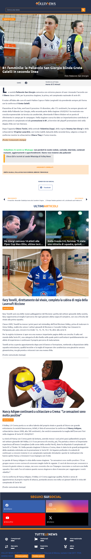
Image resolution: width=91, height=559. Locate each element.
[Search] (83, 10)
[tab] (17, 539)
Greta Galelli (9, 172)
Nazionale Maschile (9, 237)
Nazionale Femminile (53, 237)
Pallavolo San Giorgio (24, 172)
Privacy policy (21, 556)
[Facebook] (7, 505)
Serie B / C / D (9, 19)
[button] (26, 82)
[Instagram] (50, 504)
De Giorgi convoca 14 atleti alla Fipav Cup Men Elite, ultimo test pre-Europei (22, 244)
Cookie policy (38, 556)
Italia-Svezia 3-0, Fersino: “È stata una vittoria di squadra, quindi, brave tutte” (66, 244)
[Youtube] (7, 517)
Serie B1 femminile (41, 172)
